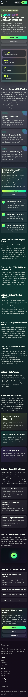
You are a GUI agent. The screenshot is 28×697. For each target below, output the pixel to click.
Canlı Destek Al (14, 635)
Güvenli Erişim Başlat (14, 191)
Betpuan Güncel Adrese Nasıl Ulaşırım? (11, 575)
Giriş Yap (17, 2)
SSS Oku (14, 194)
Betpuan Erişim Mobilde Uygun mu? (13, 600)
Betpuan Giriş (4, 660)
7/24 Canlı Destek (14, 44)
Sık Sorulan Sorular (5, 673)
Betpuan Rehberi (14, 41)
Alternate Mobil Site (6, 684)
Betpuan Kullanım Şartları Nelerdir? (13, 594)
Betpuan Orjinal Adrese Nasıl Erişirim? (14, 589)
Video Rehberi (4, 686)
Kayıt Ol (24, 2)
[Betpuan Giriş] (5, 2)
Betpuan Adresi (14, 37)
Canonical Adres (5, 681)
